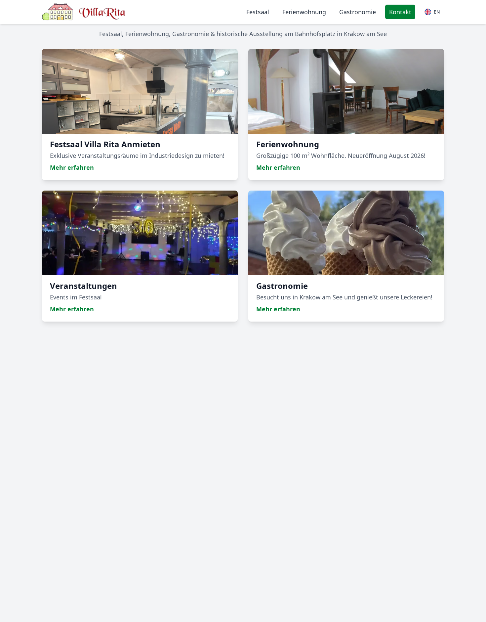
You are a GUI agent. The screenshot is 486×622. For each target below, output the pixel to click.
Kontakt (400, 12)
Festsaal (257, 12)
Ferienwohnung (304, 12)
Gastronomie (357, 12)
